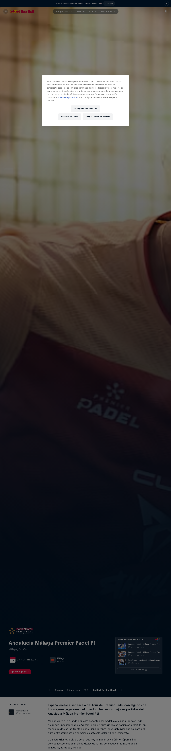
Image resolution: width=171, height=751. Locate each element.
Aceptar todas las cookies (98, 117)
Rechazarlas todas (69, 117)
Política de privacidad (68, 97)
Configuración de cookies (85, 109)
